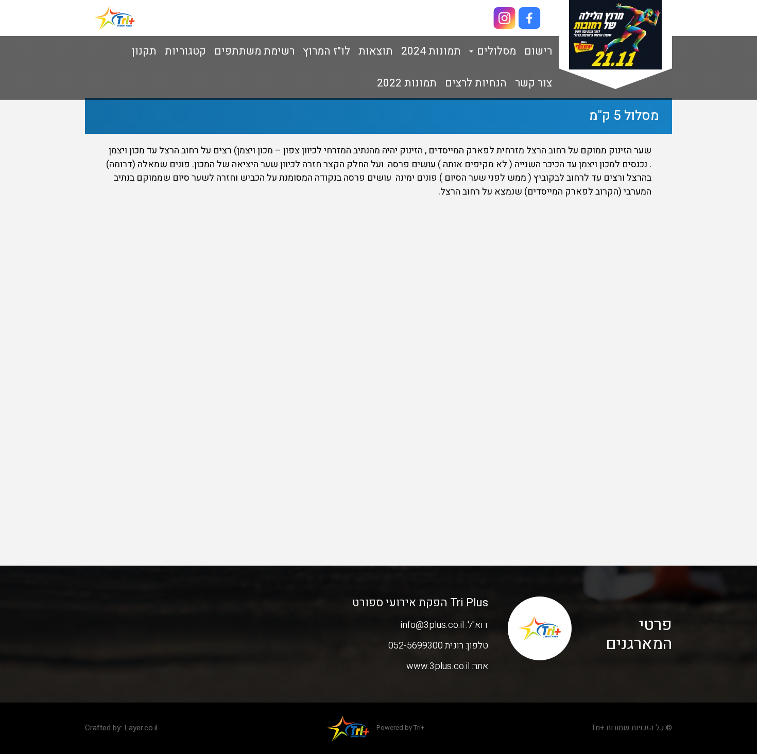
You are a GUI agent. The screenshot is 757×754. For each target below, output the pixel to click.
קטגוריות (185, 51)
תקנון (144, 51)
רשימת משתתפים (254, 51)
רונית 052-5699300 (425, 646)
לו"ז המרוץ (326, 51)
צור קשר (533, 83)
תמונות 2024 (431, 51)
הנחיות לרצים (476, 83)
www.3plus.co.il (438, 666)
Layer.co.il (141, 727)
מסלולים (495, 51)
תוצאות (375, 51)
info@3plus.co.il (432, 625)
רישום (538, 51)
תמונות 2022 (407, 83)
